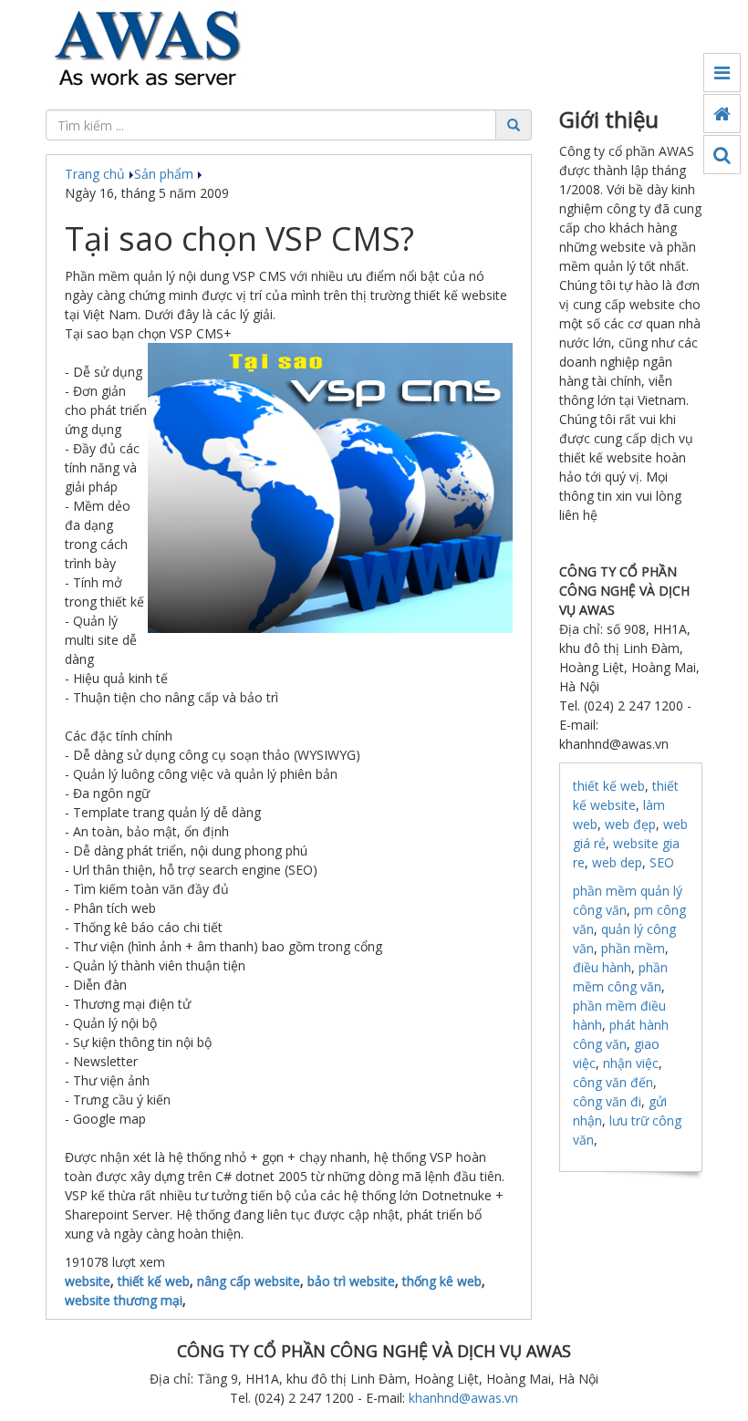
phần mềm (633, 948)
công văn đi (607, 1101)
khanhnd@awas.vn (463, 1397)
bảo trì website (351, 1281)
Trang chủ (97, 173)
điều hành (602, 967)
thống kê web (442, 1281)
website (87, 1281)
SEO (661, 862)
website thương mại (123, 1300)
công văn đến (613, 1082)
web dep (617, 862)
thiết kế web (154, 1281)
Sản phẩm (165, 173)
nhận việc (631, 1063)
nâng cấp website (248, 1281)
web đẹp (630, 824)
